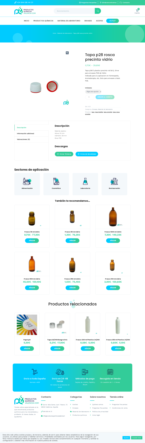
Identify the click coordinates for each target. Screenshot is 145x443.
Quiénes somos (97, 404)
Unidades (88, 88)
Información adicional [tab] (25, 133)
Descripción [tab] (21, 128)
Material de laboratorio (69, 21)
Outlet (112, 21)
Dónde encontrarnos (109, 3)
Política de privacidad (100, 411)
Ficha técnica (65, 154)
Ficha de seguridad (88, 154)
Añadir (32, 240)
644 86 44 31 (47, 411)
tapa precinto (108, 112)
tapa (93, 112)
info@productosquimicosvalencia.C (54, 416)
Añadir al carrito (105, 97)
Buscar (98, 11)
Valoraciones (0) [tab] (23, 139)
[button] (67, 52)
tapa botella (99, 112)
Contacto (126, 3)
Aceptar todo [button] (136, 438)
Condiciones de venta (119, 408)
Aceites (99, 21)
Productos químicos (43, 21)
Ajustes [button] (126, 438)
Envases (88, 21)
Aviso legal (96, 415)
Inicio (26, 21)
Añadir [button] (27, 348)
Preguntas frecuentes (88, 3)
